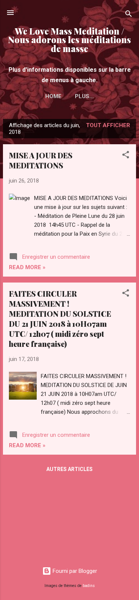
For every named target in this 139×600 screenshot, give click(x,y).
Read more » (27, 267)
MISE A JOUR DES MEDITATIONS (40, 160)
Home (53, 96)
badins (89, 585)
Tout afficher (108, 125)
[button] (125, 156)
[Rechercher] (128, 15)
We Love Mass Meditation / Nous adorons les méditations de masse (69, 39)
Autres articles (69, 469)
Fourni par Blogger (74, 571)
